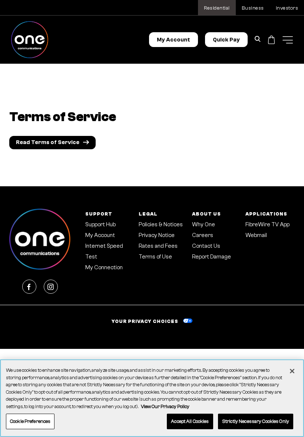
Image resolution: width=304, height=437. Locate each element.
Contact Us (206, 246)
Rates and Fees (158, 246)
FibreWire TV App (267, 224)
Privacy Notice (157, 235)
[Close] (292, 371)
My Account (173, 40)
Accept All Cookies (190, 421)
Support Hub (100, 224)
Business (253, 8)
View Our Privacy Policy (165, 406)
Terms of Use (155, 257)
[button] (287, 39)
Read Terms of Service (47, 142)
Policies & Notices (161, 224)
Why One (203, 224)
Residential (217, 8)
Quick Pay (226, 40)
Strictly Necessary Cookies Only (255, 421)
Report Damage (211, 257)
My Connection (104, 267)
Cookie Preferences (30, 421)
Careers (202, 235)
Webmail (256, 235)
